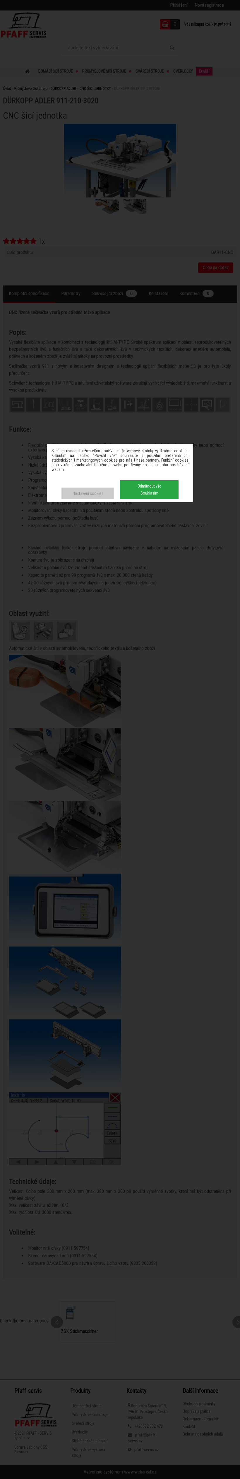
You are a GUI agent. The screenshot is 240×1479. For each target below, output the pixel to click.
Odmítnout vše (149, 486)
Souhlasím (149, 493)
